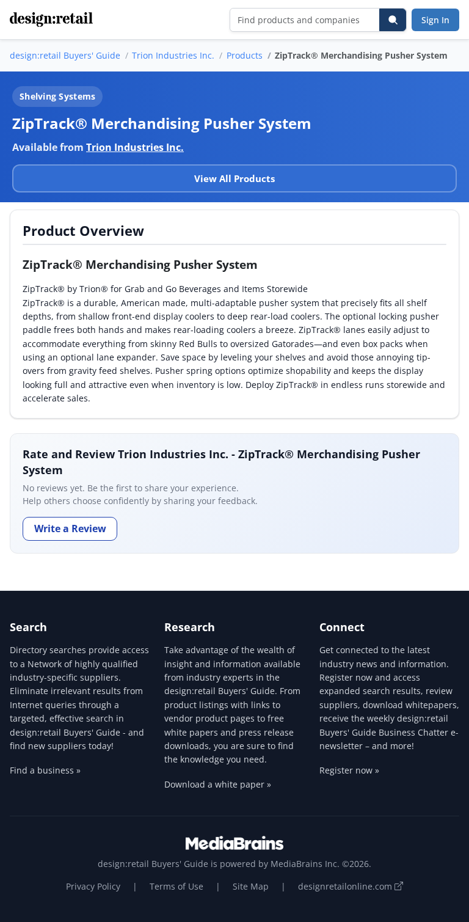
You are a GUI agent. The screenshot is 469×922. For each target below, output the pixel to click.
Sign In (435, 20)
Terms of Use (176, 886)
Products (245, 55)
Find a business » (45, 770)
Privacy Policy (93, 886)
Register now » (349, 770)
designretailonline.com (346, 886)
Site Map (251, 886)
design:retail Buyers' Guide (65, 55)
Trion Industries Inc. (173, 55)
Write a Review (70, 528)
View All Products (234, 178)
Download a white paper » (217, 784)
